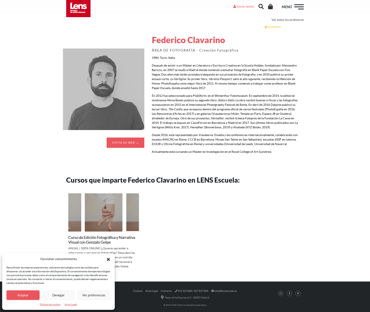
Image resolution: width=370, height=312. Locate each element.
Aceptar (23, 295)
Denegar (58, 295)
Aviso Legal (71, 304)
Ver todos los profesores (288, 19)
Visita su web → (125, 142)
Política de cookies (50, 304)
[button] (108, 259)
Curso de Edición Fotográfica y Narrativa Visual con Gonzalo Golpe (101, 239)
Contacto (166, 290)
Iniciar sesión (245, 6)
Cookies (137, 290)
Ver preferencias (94, 295)
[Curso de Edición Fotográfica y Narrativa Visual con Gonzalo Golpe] (103, 213)
